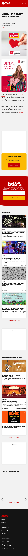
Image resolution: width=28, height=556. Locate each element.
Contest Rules (4, 530)
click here (21, 112)
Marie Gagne (4, 316)
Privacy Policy (5, 541)
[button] (3, 499)
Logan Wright (4, 239)
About (2, 525)
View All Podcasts (14, 502)
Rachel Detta (4, 265)
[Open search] (25, 3)
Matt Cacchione (7, 25)
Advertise (3, 522)
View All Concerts (14, 437)
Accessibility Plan (5, 527)
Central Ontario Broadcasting (9, 548)
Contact (3, 533)
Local (12, 21)
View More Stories (14, 320)
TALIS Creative (8, 549)
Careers (3, 519)
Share (3, 27)
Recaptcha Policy (5, 536)
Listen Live (14, 165)
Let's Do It (14, 197)
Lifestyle (4, 21)
